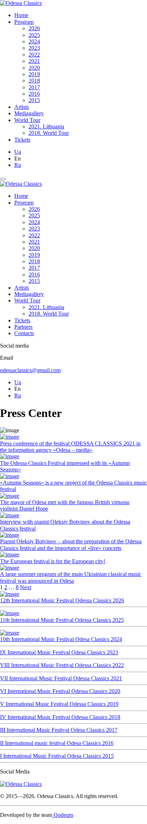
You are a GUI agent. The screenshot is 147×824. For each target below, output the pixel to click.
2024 (34, 41)
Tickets (22, 140)
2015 (34, 100)
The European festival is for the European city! (52, 561)
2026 (34, 28)
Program (24, 22)
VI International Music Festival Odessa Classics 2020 (60, 691)
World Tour (27, 120)
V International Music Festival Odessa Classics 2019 (59, 704)
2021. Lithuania (46, 126)
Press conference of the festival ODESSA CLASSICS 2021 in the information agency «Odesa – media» (70, 446)
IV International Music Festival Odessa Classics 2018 (60, 717)
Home (21, 15)
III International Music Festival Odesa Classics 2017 (58, 730)
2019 (34, 74)
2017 (34, 87)
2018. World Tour (49, 133)
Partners (23, 327)
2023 (34, 48)
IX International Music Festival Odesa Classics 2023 (59, 652)
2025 (34, 35)
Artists (21, 107)
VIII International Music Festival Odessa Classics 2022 (62, 665)
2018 (34, 81)
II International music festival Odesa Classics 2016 (56, 743)
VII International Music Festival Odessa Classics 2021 (61, 678)
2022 (34, 55)
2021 (34, 61)
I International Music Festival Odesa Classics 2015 (57, 756)
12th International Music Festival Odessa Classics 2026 (62, 600)
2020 (34, 68)
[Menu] (3, 179)
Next (25, 587)
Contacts (24, 333)
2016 (34, 94)
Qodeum (62, 815)
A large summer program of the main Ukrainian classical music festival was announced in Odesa (70, 577)
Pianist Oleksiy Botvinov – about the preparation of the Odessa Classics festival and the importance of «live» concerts (71, 544)
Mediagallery (29, 113)
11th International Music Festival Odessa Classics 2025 (62, 620)
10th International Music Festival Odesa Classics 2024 (61, 639)
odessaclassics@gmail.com (30, 370)
